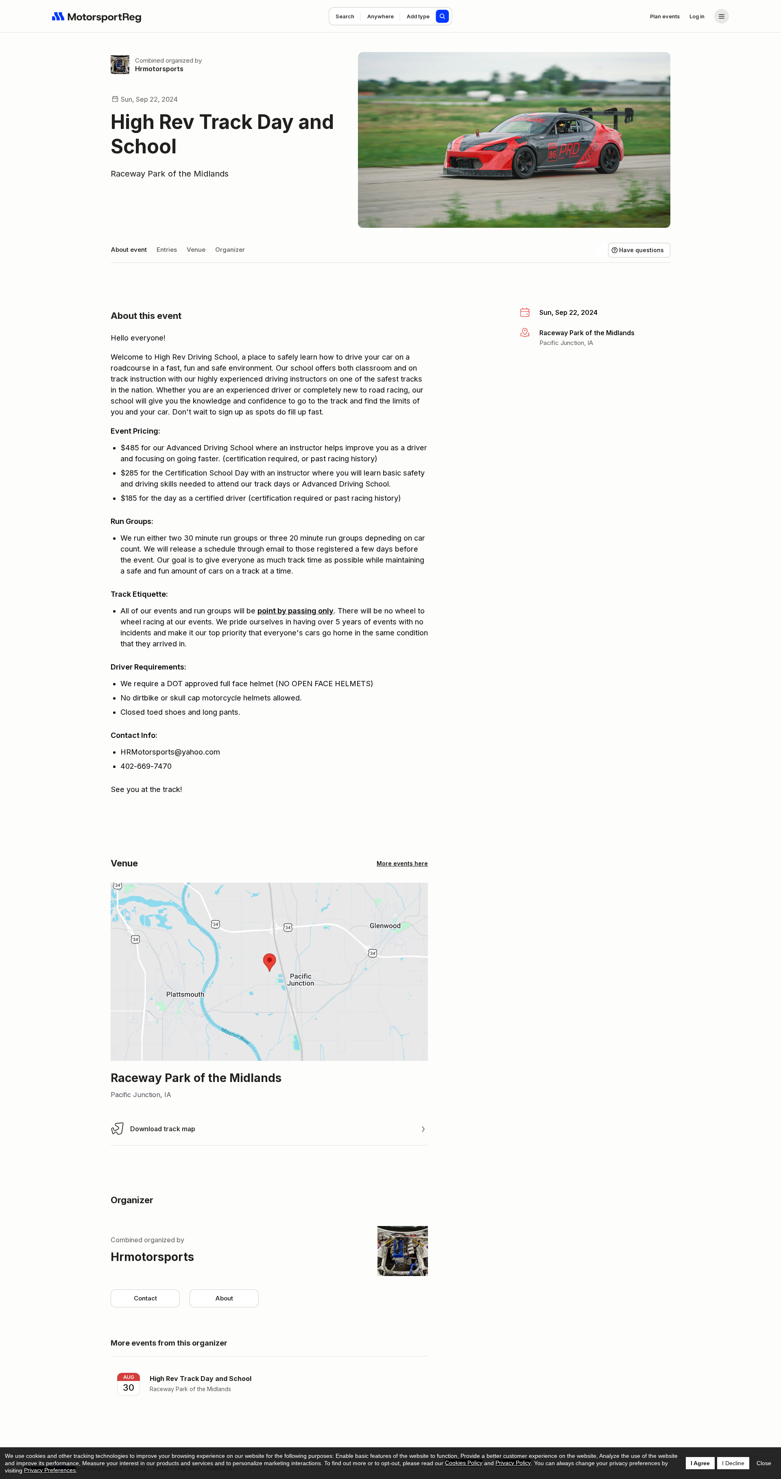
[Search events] (442, 16)
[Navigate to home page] (97, 16)
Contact (145, 1298)
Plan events (665, 16)
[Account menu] (721, 16)
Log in (697, 16)
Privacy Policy (513, 1462)
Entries (167, 249)
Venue (196, 249)
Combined (149, 60)
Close (764, 1463)
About (224, 1298)
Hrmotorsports (159, 69)
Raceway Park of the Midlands (170, 174)
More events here (402, 863)
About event (129, 249)
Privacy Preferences (50, 1470)
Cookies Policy (463, 1462)
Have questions (641, 249)
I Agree (700, 1463)
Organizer (230, 249)
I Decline (733, 1463)
